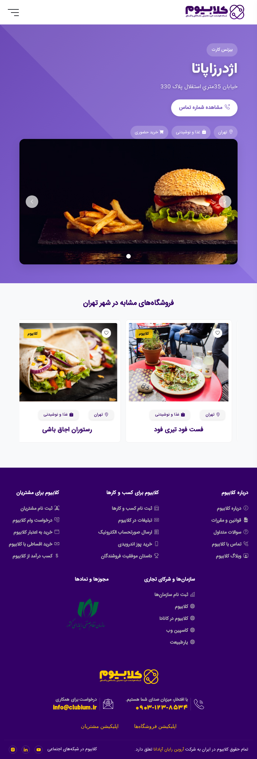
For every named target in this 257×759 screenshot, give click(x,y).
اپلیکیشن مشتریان (99, 726)
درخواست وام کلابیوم (32, 520)
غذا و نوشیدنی (172, 414)
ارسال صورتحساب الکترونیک (125, 532)
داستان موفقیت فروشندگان (126, 556)
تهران (215, 414)
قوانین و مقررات (226, 520)
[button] (224, 362)
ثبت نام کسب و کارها (132, 508)
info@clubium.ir (75, 708)
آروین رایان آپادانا (169, 749)
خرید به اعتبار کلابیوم (32, 532)
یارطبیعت (179, 642)
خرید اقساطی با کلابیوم (30, 544)
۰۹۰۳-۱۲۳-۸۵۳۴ (161, 708)
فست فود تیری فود (184, 430)
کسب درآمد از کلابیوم (32, 556)
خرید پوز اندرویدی (135, 544)
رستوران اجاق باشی (73, 430)
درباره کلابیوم (229, 508)
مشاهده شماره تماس (200, 108)
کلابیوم (181, 607)
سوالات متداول (227, 532)
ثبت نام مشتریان (36, 508)
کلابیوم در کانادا (174, 619)
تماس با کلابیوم (226, 544)
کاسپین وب (177, 630)
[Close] (10, 738)
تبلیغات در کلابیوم (135, 520)
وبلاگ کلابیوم (228, 556)
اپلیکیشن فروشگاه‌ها (155, 726)
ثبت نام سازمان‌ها (171, 595)
